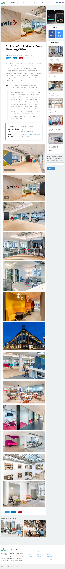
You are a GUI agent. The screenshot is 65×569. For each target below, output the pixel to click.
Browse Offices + (23, 2)
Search (31, 2)
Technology (20, 55)
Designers (40, 554)
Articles (44, 2)
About (49, 2)
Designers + (37, 2)
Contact (30, 556)
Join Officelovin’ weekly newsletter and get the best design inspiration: (54, 158)
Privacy (30, 554)
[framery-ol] (55, 17)
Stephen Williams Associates (30, 134)
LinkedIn (49, 554)
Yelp (7, 63)
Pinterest (49, 559)
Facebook (49, 552)
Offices (39, 552)
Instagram (49, 556)
